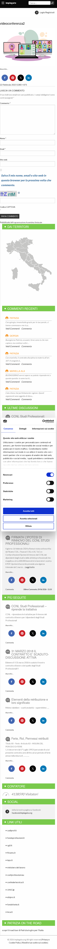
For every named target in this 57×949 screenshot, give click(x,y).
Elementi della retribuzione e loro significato (29, 701)
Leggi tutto (30, 567)
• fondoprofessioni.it (15, 838)
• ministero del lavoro (15, 867)
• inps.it (9, 860)
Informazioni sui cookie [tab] (43, 429)
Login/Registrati (47, 12)
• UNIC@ (9, 889)
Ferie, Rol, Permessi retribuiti (30, 738)
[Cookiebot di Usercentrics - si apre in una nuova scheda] (42, 421)
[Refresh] (18, 192)
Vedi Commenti (12, 328)
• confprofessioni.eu (14, 875)
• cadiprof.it (11, 830)
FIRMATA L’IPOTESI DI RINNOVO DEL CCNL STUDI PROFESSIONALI (27, 540)
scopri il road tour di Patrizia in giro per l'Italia (22, 930)
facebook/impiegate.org (22, 813)
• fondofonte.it (12, 904)
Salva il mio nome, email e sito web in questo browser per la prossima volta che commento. (26, 180)
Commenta (26, 328)
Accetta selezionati (28, 518)
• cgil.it (8, 845)
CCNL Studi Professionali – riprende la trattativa (29, 607)
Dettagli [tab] (23, 429)
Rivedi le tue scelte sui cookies (35, 943)
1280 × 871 (22, 84)
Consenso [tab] (8, 429)
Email (3, 149)
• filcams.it (10, 852)
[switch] (50, 483)
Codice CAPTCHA (7, 207)
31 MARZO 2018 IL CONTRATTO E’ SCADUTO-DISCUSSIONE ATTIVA (27, 654)
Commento (5, 103)
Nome (3, 138)
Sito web (3, 159)
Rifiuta (28, 526)
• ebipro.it (10, 897)
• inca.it (9, 912)
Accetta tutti (28, 511)
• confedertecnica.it (14, 882)
